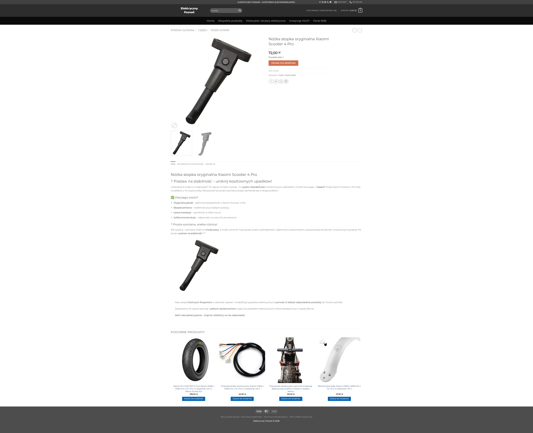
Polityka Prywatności (276, 417)
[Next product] (354, 30)
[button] (321, 10)
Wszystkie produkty (230, 20)
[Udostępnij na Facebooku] (271, 81)
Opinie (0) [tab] (210, 164)
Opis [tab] (173, 164)
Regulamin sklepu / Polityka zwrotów (241, 417)
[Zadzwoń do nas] (328, 2)
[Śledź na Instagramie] (322, 2)
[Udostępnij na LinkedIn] (286, 81)
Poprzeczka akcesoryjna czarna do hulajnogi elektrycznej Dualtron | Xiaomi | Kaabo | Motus (290, 388)
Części (202, 30)
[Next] (259, 82)
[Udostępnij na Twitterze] (276, 81)
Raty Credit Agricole (301, 417)
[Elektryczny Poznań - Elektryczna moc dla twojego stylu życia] (188, 10)
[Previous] (176, 82)
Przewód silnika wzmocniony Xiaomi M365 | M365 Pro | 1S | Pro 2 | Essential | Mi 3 (242, 387)
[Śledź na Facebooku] (320, 2)
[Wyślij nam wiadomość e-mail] (325, 2)
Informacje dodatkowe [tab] (190, 164)
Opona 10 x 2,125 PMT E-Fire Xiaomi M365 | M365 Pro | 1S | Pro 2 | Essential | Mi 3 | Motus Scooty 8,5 (193, 388)
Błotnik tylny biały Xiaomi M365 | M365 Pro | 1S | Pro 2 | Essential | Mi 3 (339, 387)
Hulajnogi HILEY (299, 20)
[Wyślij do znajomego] (281, 81)
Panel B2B (319, 20)
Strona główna (182, 30)
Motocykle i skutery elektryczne (266, 20)
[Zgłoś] (239, 10)
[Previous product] (360, 30)
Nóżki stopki (220, 30)
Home (210, 20)
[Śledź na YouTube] (330, 2)
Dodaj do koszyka (283, 63)
